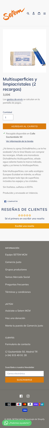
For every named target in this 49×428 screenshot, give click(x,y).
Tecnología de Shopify (34, 419)
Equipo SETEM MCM (16, 254)
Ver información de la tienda (19, 141)
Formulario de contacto (17, 344)
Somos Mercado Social (17, 276)
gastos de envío (15, 99)
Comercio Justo (13, 262)
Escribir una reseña (24, 226)
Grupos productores (16, 269)
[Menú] (44, 13)
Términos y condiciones (18, 291)
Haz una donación (15, 318)
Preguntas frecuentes (17, 284)
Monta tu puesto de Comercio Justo (24, 325)
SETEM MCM (18, 419)
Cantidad (7, 112)
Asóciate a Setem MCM (17, 310)
